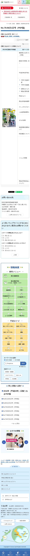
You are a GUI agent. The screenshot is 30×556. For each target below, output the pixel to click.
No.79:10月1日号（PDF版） (11, 407)
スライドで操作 (23, 40)
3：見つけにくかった (9, 250)
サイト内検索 (6, 363)
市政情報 (8, 460)
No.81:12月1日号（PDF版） (11, 399)
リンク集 (5, 485)
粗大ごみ (18, 375)
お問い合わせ (8, 524)
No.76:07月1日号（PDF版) (11, 419)
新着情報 (28, 3)
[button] (19, 2)
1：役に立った (7, 235)
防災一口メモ (24, 8)
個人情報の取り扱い (8, 477)
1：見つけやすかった (9, 246)
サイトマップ (6, 489)
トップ (2, 460)
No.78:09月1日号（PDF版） (11, 411)
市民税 (7, 378)
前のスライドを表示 (4, 442)
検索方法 (23, 366)
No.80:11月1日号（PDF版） (11, 403)
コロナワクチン (9, 375)
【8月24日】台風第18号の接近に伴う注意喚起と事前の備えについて (15, 12)
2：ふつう (6, 238)
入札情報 (14, 378)
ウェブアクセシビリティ (9, 481)
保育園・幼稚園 (9, 371)
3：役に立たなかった (9, 240)
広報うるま (18, 460)
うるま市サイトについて (9, 474)
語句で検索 (9, 360)
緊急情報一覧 (9, 17)
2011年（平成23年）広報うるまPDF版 (16, 392)
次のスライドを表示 (26, 442)
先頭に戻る (16, 466)
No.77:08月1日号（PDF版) (11, 415)
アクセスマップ (8, 520)
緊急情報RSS (21, 17)
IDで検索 (17, 360)
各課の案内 (23, 520)
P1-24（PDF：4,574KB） (12, 36)
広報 (13, 460)
